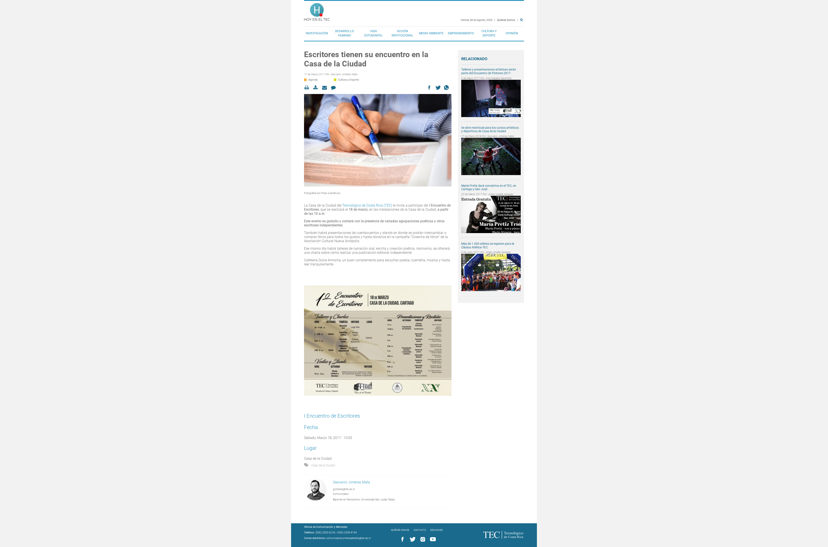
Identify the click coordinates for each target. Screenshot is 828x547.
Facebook (401, 539)
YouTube (432, 539)
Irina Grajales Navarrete (498, 78)
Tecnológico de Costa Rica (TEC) (367, 205)
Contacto (420, 530)
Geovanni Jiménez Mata (344, 74)
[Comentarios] (334, 87)
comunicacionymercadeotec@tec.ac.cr (348, 538)
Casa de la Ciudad (323, 465)
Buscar (522, 33)
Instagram (422, 539)
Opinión (512, 33)
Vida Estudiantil (373, 33)
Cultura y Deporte (489, 33)
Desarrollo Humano (344, 33)
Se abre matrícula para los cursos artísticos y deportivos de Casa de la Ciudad (490, 129)
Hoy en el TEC (317, 11)
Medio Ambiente (431, 33)
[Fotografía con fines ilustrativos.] (378, 140)
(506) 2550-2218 (325, 532)
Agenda (313, 79)
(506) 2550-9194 (347, 532)
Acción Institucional (402, 33)
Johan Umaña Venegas (500, 194)
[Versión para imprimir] (308, 87)
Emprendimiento (461, 33)
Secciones (436, 530)
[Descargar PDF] (316, 87)
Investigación (317, 33)
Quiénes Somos (506, 20)
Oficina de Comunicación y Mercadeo (325, 526)
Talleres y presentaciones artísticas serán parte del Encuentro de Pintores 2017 (488, 71)
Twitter (411, 539)
